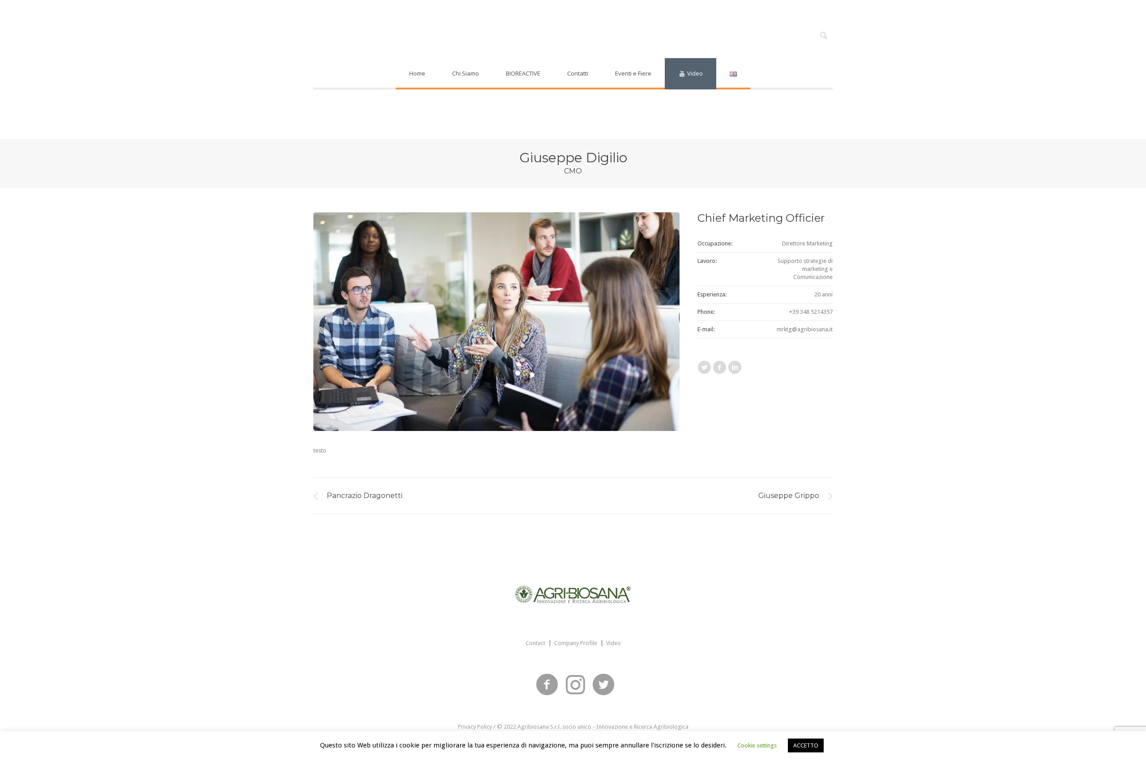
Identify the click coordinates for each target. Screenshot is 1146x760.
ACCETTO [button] (805, 745)
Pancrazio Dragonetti (364, 495)
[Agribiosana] (573, 594)
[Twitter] (603, 685)
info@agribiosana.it (639, 9)
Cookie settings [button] (757, 745)
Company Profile (575, 643)
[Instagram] (575, 685)
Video (613, 643)
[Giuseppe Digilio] (496, 321)
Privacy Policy (475, 726)
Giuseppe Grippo (788, 495)
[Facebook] (547, 685)
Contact (535, 643)
